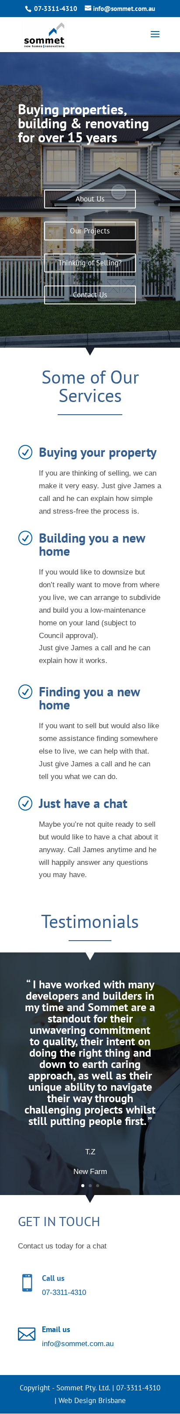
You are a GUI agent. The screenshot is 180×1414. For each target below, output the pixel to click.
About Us (90, 199)
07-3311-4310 (55, 8)
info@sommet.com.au (78, 1344)
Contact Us (90, 295)
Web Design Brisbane (92, 1400)
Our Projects (90, 231)
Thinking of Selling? (89, 263)
